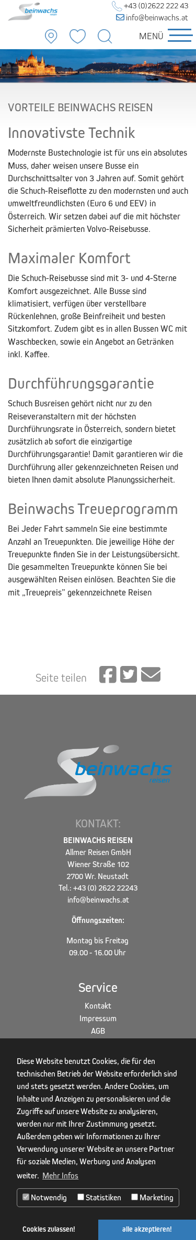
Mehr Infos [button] (60, 1175)
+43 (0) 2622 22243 (105, 888)
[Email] (150, 675)
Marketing (156, 1197)
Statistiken (102, 1197)
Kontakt (98, 1006)
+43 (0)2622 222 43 (155, 5)
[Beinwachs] (32, 11)
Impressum (98, 1018)
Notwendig (48, 1197)
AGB (98, 1031)
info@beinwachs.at (156, 17)
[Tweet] (128, 675)
